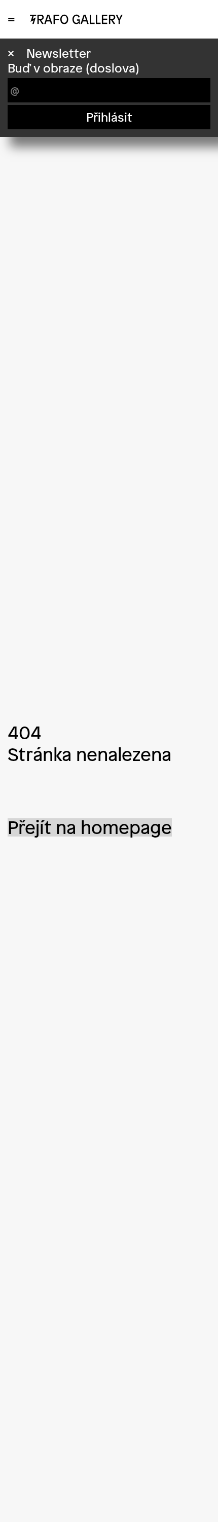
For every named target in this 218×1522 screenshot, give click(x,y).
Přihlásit (109, 117)
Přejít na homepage (90, 827)
